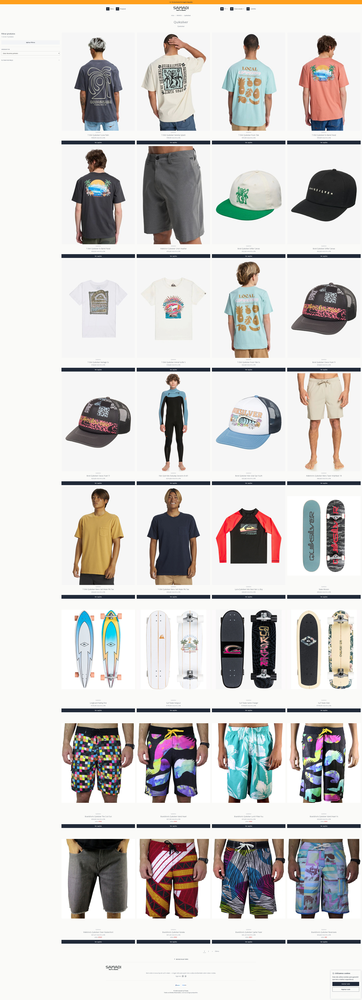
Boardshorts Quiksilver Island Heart (173, 816)
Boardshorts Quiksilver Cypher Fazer (248, 932)
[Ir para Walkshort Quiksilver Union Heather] (173, 195)
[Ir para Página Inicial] (181, 9)
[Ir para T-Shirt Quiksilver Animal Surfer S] (173, 309)
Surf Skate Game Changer (248, 703)
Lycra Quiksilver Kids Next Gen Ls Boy (249, 589)
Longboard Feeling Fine (98, 703)
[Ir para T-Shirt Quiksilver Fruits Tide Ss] (248, 309)
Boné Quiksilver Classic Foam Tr (324, 362)
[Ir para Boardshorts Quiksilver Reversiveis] (324, 879)
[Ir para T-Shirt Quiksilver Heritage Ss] (98, 309)
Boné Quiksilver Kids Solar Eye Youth (248, 476)
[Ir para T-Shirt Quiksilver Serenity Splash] (173, 82)
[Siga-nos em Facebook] (185, 976)
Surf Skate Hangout (173, 703)
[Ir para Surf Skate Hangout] (173, 649)
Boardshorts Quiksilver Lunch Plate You (248, 816)
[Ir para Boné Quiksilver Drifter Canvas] (248, 195)
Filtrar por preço (7, 60)
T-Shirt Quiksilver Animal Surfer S (173, 362)
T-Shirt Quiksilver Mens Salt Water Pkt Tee (98, 589)
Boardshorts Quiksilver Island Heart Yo (324, 816)
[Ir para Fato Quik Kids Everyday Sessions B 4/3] (173, 422)
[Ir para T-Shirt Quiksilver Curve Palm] (98, 82)
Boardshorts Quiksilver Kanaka (173, 932)
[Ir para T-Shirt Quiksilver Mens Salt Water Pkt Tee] (98, 536)
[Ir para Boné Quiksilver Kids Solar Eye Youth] (248, 422)
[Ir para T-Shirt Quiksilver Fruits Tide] (248, 82)
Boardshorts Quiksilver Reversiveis (324, 932)
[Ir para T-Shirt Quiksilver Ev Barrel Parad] (324, 82)
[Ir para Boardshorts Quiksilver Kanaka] (173, 879)
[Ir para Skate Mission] (324, 536)
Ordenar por (5, 49)
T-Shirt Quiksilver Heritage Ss (98, 362)
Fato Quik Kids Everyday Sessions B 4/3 (173, 476)
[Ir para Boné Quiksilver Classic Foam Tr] (324, 309)
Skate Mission (324, 589)
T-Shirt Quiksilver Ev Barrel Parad (324, 135)
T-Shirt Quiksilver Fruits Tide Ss (248, 362)
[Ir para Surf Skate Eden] (324, 649)
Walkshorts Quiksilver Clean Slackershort (98, 932)
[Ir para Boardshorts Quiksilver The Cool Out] (98, 763)
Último (217, 951)
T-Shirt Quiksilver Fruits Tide (249, 135)
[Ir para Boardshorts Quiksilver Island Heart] (173, 763)
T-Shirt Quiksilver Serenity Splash (173, 135)
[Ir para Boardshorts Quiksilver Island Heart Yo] (324, 763)
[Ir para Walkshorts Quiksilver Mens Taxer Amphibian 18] (324, 422)
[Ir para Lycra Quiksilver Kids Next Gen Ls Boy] (248, 536)
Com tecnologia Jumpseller (190, 992)
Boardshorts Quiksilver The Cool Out (98, 816)
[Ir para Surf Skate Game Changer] (248, 649)
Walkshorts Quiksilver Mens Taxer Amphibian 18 (324, 476)
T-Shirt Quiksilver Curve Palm (98, 135)
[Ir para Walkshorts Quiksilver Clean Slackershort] (98, 879)
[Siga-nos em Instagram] (183, 976)
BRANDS (179, 15)
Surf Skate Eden (324, 703)
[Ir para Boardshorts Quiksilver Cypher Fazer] (248, 879)
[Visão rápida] (132, 82)
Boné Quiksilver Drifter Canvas (249, 248)
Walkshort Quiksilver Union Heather (173, 248)
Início (172, 15)
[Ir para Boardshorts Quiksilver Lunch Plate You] (248, 763)
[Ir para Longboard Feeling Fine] (98, 649)
